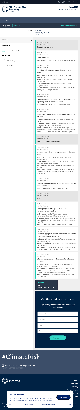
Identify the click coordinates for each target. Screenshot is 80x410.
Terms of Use (72, 390)
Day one (6, 25)
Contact (74, 383)
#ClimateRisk (21, 357)
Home (75, 380)
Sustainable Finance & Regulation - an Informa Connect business (18, 366)
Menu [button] (8, 20)
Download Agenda (68, 26)
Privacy (75, 387)
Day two (17, 25)
